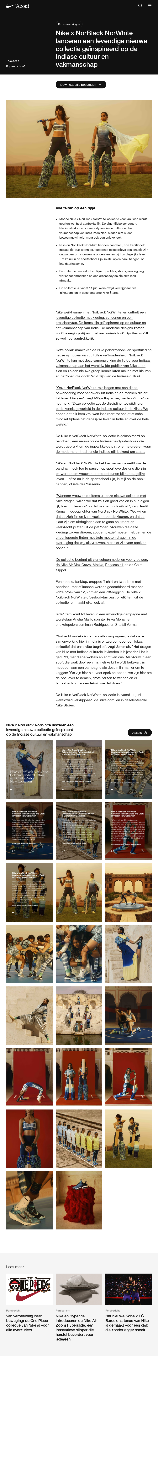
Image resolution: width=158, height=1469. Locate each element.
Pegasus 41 (114, 565)
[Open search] (140, 6)
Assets (137, 732)
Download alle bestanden (78, 84)
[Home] (17, 5)
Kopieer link (13, 66)
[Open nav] (149, 6)
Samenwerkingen (69, 24)
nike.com (66, 292)
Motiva (98, 565)
